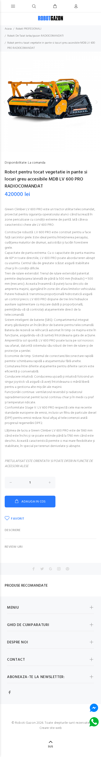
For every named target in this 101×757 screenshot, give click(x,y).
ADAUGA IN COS (33, 501)
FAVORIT (17, 518)
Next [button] (96, 101)
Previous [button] (4, 101)
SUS (50, 746)
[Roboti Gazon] (50, 18)
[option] (50, 102)
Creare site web (50, 728)
